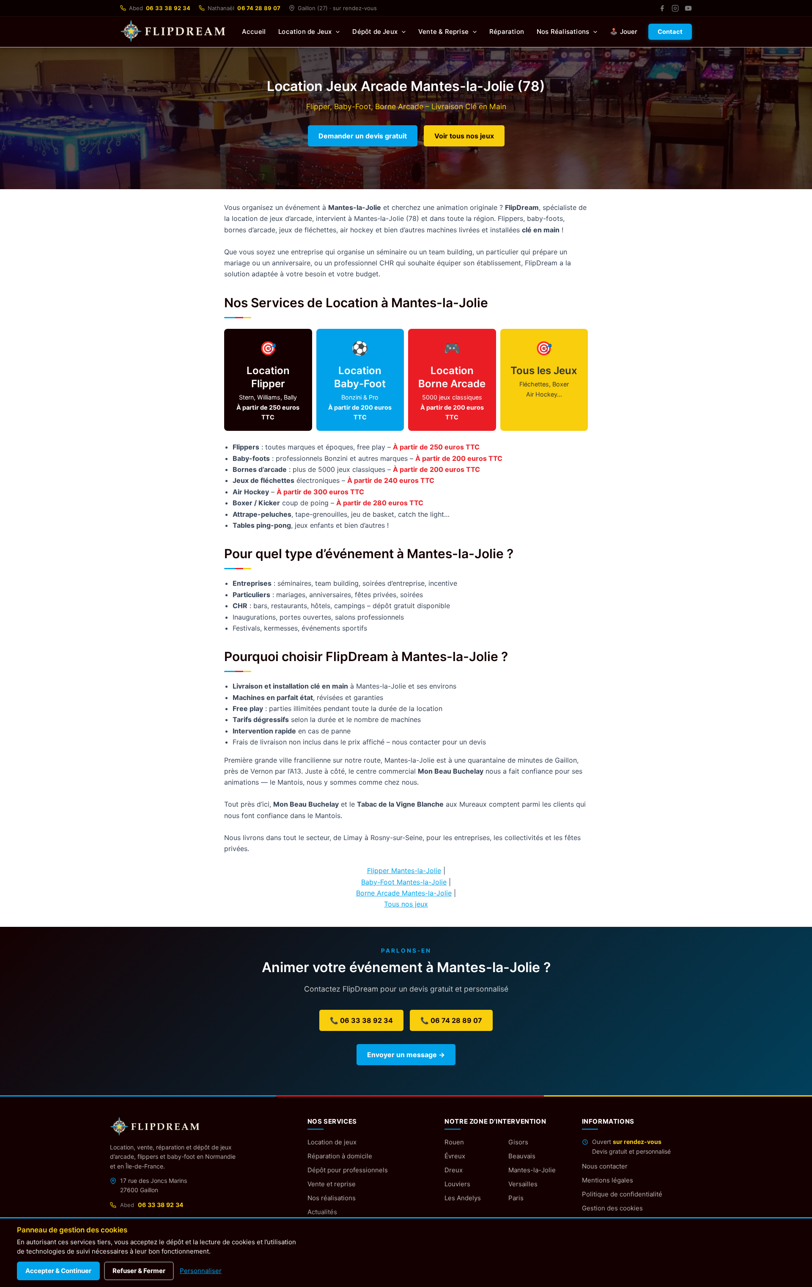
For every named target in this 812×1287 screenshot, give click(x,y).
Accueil (254, 32)
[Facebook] (662, 8)
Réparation (506, 32)
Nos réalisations (331, 1198)
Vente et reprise (331, 1184)
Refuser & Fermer (138, 1271)
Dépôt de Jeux (375, 32)
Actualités (322, 1212)
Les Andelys (462, 1198)
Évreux (454, 1156)
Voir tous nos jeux (464, 136)
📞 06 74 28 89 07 (451, 1020)
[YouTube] (688, 8)
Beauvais (521, 1156)
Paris (516, 1198)
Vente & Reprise (443, 32)
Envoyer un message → (406, 1054)
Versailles (523, 1184)
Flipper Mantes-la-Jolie (404, 870)
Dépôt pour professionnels (347, 1170)
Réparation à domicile (339, 1156)
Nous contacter (605, 1166)
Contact (670, 32)
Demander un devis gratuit (362, 136)
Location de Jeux (305, 32)
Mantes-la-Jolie (532, 1170)
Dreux (453, 1170)
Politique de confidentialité (622, 1194)
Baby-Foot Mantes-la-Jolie (404, 882)
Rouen (454, 1142)
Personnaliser (201, 1271)
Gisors (518, 1142)
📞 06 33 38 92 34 (361, 1020)
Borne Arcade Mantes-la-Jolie (404, 893)
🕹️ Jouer (623, 32)
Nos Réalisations (563, 32)
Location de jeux (332, 1142)
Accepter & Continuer (58, 1271)
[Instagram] (675, 8)
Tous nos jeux (406, 904)
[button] (336, 32)
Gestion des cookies (612, 1208)
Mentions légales (607, 1180)
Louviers (457, 1184)
